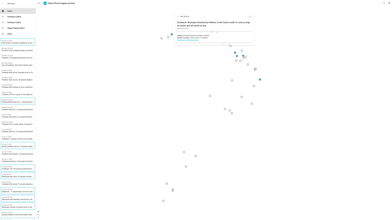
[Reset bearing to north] (38, 217)
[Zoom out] (38, 214)
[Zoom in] (38, 211)
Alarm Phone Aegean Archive (61, 3)
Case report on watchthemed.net (188, 40)
